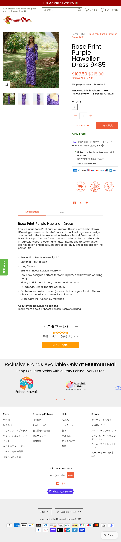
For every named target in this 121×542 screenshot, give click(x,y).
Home (75, 34)
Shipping (76, 84)
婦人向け (7, 425)
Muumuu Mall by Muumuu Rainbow (57, 519)
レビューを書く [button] (60, 345)
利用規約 (37, 420)
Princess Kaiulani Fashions (86, 90)
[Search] (79, 10)
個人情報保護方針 (41, 430)
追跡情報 (37, 440)
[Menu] (116, 20)
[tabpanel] (60, 265)
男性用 (6, 420)
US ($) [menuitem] (115, 9)
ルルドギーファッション (104, 430)
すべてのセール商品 (13, 451)
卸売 (64, 446)
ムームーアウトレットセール (104, 445)
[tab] (32, 213)
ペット (6, 440)
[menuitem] (91, 10)
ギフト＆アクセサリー (14, 446)
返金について (39, 425)
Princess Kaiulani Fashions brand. (61, 309)
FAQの (65, 420)
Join (70, 475)
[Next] (34, 113)
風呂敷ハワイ (98, 425)
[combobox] (59, 10)
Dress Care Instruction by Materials (42, 299)
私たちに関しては (12, 456)
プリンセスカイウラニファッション (104, 437)
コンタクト (67, 425)
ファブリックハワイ (101, 420)
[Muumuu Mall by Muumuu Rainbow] (18, 20)
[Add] (91, 115)
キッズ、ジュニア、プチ (15, 435)
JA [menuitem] (108, 9)
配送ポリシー (39, 435)
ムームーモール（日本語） (103, 454)
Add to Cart (82, 125)
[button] (74, 203)
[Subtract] (75, 115)
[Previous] (56, 399)
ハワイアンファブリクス (15, 430)
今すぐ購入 (107, 125)
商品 (83, 34)
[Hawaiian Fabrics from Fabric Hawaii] (26, 384)
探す (64, 430)
